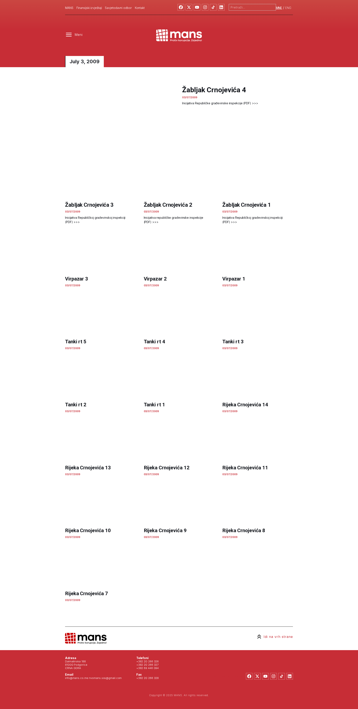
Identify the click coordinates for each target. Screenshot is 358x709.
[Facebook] (181, 7)
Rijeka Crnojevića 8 (243, 530)
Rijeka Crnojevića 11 (245, 468)
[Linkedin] (221, 7)
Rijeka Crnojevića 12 (167, 468)
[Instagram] (205, 7)
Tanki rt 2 (75, 405)
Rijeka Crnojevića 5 (243, 593)
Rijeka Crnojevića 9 (165, 530)
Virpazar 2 (155, 279)
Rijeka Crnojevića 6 (165, 593)
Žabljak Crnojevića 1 (246, 205)
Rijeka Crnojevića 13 (88, 468)
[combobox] (252, 7)
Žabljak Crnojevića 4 (214, 90)
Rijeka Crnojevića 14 (245, 405)
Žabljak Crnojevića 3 (89, 205)
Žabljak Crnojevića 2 (168, 205)
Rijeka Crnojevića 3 (165, 656)
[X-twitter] (189, 7)
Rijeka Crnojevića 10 (88, 530)
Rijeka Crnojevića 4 (86, 656)
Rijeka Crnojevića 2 (243, 656)
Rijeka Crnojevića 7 (86, 593)
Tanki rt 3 (233, 342)
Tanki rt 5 (75, 342)
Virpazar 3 (76, 279)
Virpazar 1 (233, 279)
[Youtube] (197, 7)
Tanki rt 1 (154, 405)
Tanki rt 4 (154, 342)
